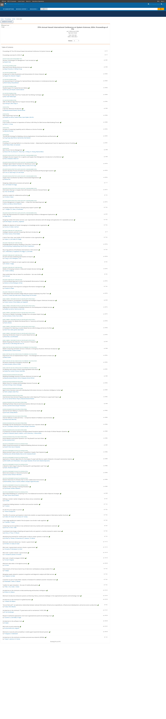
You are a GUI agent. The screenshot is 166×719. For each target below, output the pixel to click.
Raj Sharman (21, 138)
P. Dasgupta (7, 633)
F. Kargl (6, 639)
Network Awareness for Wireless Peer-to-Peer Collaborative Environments (23, 480)
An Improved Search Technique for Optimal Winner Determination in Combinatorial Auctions (29, 81)
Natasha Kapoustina (45, 460)
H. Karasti (6, 288)
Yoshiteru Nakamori (15, 488)
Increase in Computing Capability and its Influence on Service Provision (22, 129)
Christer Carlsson (8, 234)
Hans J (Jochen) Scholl (9, 440)
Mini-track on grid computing (11, 626)
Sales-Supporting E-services (10, 115)
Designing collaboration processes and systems (16, 183)
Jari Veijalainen (24, 302)
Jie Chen (6, 533)
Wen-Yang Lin (14, 103)
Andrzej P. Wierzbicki (16, 474)
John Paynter (12, 89)
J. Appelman (21, 221)
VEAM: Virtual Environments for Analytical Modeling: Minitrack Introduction (24, 445)
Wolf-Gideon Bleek (8, 145)
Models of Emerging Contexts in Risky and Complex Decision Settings (22, 269)
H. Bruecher (7, 549)
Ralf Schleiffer (7, 460)
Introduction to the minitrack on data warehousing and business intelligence (24, 590)
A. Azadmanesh (14, 633)
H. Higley (12, 263)
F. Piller (6, 587)
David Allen (22, 371)
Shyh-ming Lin (13, 172)
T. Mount (6, 511)
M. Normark (7, 276)
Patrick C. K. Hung (8, 124)
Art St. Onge (33, 165)
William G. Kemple (25, 481)
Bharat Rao (7, 336)
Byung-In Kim (7, 165)
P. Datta (6, 606)
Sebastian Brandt (31, 454)
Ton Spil (6, 560)
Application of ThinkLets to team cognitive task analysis (18, 262)
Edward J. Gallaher (18, 433)
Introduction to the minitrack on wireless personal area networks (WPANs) (23, 637)
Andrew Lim (7, 283)
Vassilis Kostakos (8, 364)
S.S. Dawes (12, 543)
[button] (158, 1)
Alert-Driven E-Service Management (12, 150)
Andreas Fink (7, 179)
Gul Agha (6, 623)
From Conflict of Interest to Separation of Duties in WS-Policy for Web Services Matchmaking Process (31, 122)
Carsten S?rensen (16, 350)
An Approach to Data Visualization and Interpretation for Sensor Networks (24, 74)
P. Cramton (6, 506)
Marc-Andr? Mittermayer (10, 96)
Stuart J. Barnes (8, 323)
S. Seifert (13, 581)
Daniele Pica (7, 371)
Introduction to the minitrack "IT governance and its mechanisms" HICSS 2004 (24, 610)
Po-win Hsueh (20, 172)
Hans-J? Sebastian (8, 158)
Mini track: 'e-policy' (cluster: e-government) (15, 553)
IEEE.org (4, 1)
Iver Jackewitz (17, 145)
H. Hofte (11, 227)
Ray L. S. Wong (25, 151)
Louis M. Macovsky (28, 433)
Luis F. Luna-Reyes (8, 426)
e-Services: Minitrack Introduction (12, 108)
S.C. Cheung (33, 151)
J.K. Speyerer (7, 576)
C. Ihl (9, 587)
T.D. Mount (16, 533)
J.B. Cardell (6, 500)
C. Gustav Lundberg (9, 270)
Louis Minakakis (14, 336)
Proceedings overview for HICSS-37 (12, 55)
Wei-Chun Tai (20, 343)
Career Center (21, 1)
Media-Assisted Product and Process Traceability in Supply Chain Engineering (24, 452)
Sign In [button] (162, 1)
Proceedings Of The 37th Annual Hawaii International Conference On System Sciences (26, 51)
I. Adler (15, 527)
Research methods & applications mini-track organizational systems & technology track (27, 616)
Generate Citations (7, 21)
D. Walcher (17, 581)
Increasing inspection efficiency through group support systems (21, 207)
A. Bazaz (11, 197)
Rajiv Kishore (14, 138)
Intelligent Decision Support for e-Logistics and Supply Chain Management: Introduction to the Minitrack (32, 157)
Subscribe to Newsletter (38, 1)
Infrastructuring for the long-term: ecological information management (23, 286)
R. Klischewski (13, 549)
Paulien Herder (18, 117)
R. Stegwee (11, 560)
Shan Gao (6, 89)
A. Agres (6, 239)
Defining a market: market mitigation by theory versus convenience (21, 499)
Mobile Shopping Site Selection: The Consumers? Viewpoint (19, 342)
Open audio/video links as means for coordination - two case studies (22, 274)
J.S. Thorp (11, 533)
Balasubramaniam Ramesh (10, 110)
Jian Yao (6, 527)
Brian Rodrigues (14, 283)
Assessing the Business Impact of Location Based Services (19, 335)
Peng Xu (19, 398)
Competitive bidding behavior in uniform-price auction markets (20, 504)
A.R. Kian (6, 538)
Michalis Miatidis (16, 454)
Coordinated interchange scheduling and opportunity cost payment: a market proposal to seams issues (32, 531)
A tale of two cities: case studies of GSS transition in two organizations (22, 237)
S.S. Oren (10, 527)
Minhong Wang (8, 246)
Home (2, 19)
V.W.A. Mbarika (12, 606)
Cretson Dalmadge (17, 385)
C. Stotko (17, 587)
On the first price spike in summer (12, 509)
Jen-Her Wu (7, 343)
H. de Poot (16, 227)
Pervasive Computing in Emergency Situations (15, 362)
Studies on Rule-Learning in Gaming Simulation (16, 486)
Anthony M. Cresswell (19, 426)
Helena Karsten (8, 350)
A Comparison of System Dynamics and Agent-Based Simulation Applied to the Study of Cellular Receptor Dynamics (35, 431)
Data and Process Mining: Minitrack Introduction (16, 67)
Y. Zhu (19, 258)
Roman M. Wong (8, 385)
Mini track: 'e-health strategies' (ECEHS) (14, 558)
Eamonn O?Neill (17, 364)
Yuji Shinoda (7, 488)
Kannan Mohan (21, 110)
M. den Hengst (7, 221)
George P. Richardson (20, 405)
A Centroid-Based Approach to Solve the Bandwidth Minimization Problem (23, 281)
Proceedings (8, 19)
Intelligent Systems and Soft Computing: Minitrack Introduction (20, 232)
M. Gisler (17, 543)
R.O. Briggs (14, 184)
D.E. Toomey (24, 516)
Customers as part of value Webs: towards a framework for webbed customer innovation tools (29, 579)
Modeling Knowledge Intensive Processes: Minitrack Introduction (21, 376)
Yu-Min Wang (13, 343)
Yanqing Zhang (25, 295)
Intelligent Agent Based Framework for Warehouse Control (19, 164)
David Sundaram (20, 89)
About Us (28, 1)
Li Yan (5, 191)
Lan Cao (6, 398)
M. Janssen (13, 554)
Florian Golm (36, 460)
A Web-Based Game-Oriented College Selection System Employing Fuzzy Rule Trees (26, 293)
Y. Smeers (12, 522)
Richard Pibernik (18, 204)
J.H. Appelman (15, 251)
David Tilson (7, 329)
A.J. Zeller (13, 576)
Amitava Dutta (7, 419)
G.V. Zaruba (17, 639)
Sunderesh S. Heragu (16, 165)
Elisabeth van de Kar (9, 117)
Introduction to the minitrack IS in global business (17, 599)
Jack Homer (7, 412)
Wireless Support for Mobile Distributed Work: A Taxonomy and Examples (23, 321)
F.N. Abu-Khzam (8, 628)
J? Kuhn (14, 316)
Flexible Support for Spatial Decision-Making (15, 88)
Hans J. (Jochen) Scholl (9, 405)
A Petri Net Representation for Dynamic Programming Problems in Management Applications (29, 214)
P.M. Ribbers (12, 601)
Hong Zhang (7, 138)
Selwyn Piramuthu (8, 69)
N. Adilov (6, 516)
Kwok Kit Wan (23, 246)
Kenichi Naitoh (15, 495)
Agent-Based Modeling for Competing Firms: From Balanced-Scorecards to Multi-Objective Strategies (31, 493)
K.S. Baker (11, 288)
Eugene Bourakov (34, 481)
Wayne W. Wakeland (9, 433)
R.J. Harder (6, 263)
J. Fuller (12, 587)
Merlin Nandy (7, 82)
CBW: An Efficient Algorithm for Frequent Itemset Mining (18, 102)
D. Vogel (19, 617)
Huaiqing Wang (16, 246)
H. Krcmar (6, 565)
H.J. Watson (12, 592)
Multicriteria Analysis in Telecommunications (15, 473)
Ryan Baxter (21, 329)
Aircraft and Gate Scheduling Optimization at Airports (18, 256)
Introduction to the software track (12, 621)
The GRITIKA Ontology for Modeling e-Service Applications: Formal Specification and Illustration (29, 136)
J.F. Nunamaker (19, 209)
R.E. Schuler (11, 516)
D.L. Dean (13, 209)
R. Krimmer (18, 554)
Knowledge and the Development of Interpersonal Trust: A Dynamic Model (23, 424)
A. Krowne (6, 197)
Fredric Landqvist (8, 392)
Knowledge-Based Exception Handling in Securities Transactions (21, 244)
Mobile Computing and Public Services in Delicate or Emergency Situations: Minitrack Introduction (30, 348)
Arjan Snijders (25, 117)
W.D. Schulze (18, 516)
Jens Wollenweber (15, 460)
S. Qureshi (6, 617)
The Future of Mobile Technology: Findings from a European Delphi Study (23, 314)
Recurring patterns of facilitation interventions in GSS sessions (20, 250)
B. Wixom (6, 592)
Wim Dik (32, 117)
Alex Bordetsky (7, 481)
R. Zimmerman (18, 538)
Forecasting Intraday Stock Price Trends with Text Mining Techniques (22, 95)
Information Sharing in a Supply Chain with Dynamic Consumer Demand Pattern (25, 190)
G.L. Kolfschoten (8, 251)
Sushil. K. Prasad (8, 295)
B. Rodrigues (15, 258)
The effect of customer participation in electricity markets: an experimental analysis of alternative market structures (35, 515)
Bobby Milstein (14, 412)
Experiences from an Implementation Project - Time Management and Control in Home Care (28, 355)
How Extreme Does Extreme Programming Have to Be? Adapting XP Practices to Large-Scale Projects (31, 397)
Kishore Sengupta (22, 378)
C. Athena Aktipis (37, 433)
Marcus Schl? (23, 454)
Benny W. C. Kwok (17, 151)
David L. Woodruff (8, 467)
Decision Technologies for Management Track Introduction (19, 60)
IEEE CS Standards (11, 1)
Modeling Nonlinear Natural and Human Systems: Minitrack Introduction (23, 404)
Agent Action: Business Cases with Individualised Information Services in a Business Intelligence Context (32, 390)
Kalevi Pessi (15, 392)
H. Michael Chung (17, 69)
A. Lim (9, 258)
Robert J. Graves (26, 165)
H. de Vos (6, 227)
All (43, 9)
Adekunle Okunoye (8, 131)
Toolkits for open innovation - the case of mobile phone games (20, 585)
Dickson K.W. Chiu (8, 151)
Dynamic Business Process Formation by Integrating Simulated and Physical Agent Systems (28, 170)
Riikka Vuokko (7, 357)
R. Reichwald (7, 581)
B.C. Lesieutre (25, 538)
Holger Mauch (7, 216)
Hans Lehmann (7, 316)
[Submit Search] (161, 9)
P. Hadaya (6, 570)
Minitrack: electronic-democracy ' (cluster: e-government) (19, 542)
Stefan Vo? (16, 158)
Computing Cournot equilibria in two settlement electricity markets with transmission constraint (30, 526)
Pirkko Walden (16, 234)
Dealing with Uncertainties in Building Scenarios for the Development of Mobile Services (27, 307)
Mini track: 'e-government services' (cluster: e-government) (19, 547)
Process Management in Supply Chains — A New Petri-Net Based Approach (24, 202)
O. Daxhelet (7, 522)
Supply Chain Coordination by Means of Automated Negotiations (21, 177)
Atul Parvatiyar (33, 295)
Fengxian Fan (7, 76)
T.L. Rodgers (7, 209)
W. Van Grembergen (9, 612)
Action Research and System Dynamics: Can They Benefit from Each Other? (23, 438)
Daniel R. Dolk (7, 62)
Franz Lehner (19, 316)
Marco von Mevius (8, 204)
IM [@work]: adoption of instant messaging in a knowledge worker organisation (25, 225)
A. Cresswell (7, 554)
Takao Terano (7, 495)
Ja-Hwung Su (7, 103)
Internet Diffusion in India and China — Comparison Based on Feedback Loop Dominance (27, 417)
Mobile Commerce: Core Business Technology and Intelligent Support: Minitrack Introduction (29, 300)
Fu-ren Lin (6, 172)
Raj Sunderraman (16, 295)
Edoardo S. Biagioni (15, 76)
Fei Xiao (20, 283)
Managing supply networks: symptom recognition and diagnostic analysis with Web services (28, 574)
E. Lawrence (11, 639)
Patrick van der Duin (19, 309)
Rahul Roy (14, 419)
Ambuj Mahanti (15, 82)
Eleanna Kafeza (40, 151)
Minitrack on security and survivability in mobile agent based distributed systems (26, 632)
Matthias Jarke (7, 454)
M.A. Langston (15, 628)
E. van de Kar (15, 221)
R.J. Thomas (11, 538)
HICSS (13, 19)
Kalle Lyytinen (14, 329)
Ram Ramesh (27, 138)
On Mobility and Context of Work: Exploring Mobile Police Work (20, 369)
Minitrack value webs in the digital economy (15, 563)
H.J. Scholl (20, 549)
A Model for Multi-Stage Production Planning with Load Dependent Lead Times (25, 466)
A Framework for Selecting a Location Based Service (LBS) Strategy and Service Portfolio (27, 328)
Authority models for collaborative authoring (15, 195)
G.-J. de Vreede (7, 184)
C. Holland (6, 601)
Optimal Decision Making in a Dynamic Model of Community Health (21, 411)
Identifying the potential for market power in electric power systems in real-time (25, 536)
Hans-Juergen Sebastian (26, 460)
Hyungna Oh (12, 511)
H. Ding (6, 258)
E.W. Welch (6, 543)
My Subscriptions (8, 9)
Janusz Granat (7, 474)
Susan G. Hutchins (16, 481)
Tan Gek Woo (11, 191)
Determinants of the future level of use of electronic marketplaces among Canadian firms (28, 569)
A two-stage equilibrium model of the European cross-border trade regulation (24, 520)
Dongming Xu (30, 246)
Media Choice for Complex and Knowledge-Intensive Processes (20, 383)
